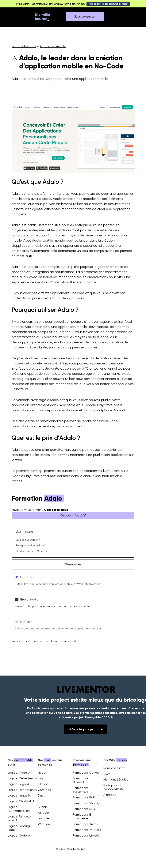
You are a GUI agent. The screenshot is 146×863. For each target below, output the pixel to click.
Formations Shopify (86, 803)
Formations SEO (84, 809)
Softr (41, 801)
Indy (41, 778)
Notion (42, 772)
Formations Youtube (87, 830)
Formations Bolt (84, 797)
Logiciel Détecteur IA (22, 778)
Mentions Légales (115, 779)
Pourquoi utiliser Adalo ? (31, 545)
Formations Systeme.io (81, 789)
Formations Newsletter (81, 780)
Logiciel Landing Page (19, 828)
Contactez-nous (56, 510)
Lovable (43, 818)
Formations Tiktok (85, 824)
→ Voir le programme (86, 729)
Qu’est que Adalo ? (28, 539)
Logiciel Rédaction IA (22, 790)
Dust (41, 795)
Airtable (43, 812)
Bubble (43, 807)
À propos (109, 795)
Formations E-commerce (82, 816)
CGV (106, 774)
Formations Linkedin (86, 835)
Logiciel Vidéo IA (19, 772)
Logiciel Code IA (19, 835)
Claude (43, 784)
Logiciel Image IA (19, 795)
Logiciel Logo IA (18, 784)
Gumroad (44, 790)
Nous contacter (114, 768)
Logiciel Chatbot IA (21, 801)
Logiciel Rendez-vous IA (19, 818)
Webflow (44, 824)
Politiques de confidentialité (113, 787)
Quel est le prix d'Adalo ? (31, 551)
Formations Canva (86, 772)
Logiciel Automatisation (19, 809)
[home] (42, 16)
